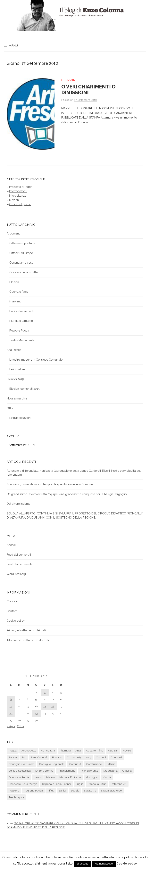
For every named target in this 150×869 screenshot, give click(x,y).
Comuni (101, 757)
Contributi (75, 764)
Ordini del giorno (20, 204)
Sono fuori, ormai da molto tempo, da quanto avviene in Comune (50, 484)
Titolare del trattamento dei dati (28, 640)
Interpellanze (17, 195)
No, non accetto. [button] (104, 863)
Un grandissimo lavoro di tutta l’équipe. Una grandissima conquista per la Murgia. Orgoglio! (67, 494)
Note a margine (17, 398)
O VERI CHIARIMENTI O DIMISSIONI (88, 89)
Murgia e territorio (21, 320)
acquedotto (28, 750)
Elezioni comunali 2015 (24, 388)
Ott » (20, 726)
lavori (38, 777)
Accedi (11, 544)
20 (10, 713)
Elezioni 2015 (15, 379)
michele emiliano (70, 777)
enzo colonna (44, 770)
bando (13, 757)
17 (44, 706)
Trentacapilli (16, 797)
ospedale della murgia (23, 783)
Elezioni (14, 282)
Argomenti (13, 233)
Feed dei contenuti (19, 554)
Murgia (107, 777)
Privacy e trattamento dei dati (26, 630)
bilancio (57, 757)
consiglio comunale (21, 764)
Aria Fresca (14, 349)
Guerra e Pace (18, 291)
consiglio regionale (51, 764)
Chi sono (12, 601)
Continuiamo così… (21, 262)
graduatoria (110, 770)
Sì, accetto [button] (82, 863)
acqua (13, 750)
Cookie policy (16, 620)
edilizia (110, 764)
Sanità (62, 790)
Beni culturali (39, 757)
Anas (78, 750)
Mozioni (14, 199)
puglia (79, 783)
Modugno (92, 777)
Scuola (75, 790)
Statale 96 (90, 790)
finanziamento (89, 770)
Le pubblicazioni (20, 417)
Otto (10, 408)
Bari (23, 757)
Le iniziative (69, 79)
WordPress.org (16, 574)
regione (14, 790)
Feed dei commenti (19, 564)
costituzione (94, 764)
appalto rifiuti (94, 750)
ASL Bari (113, 750)
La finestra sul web (21, 311)
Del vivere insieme (18, 503)
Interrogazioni (18, 191)
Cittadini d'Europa (21, 253)
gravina (127, 770)
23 (36, 713)
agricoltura (48, 750)
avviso (127, 750)
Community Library (79, 757)
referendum (119, 783)
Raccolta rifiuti (97, 783)
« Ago (11, 726)
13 (11, 706)
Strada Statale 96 (111, 790)
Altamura (65, 750)
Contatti (12, 611)
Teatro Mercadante (21, 340)
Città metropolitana (22, 243)
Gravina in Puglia (19, 777)
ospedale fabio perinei (56, 783)
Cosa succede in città (23, 272)
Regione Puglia (19, 330)
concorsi (116, 757)
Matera (50, 777)
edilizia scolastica (20, 770)
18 (52, 706)
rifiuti (50, 790)
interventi (15, 301)
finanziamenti (66, 770)
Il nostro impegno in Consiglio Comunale (35, 359)
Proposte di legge (20, 186)
